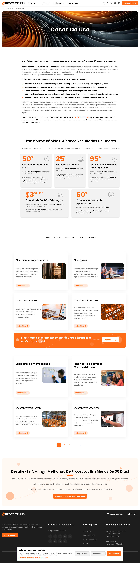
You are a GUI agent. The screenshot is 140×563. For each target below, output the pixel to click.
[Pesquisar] (104, 3)
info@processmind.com (57, 531)
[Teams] (60, 536)
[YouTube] (65, 536)
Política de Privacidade (26, 558)
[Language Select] (115, 3)
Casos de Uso (20, 9)
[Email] (65, 541)
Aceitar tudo (114, 554)
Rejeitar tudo (82, 554)
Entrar (85, 543)
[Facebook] (60, 541)
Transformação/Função (87, 237)
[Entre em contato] (107, 3)
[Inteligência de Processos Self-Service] (13, 3)
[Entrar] (111, 3)
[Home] (3, 9)
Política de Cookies (41, 558)
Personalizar (98, 554)
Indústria (57, 237)
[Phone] (55, 536)
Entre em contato (82, 117)
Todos (48, 237)
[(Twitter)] (70, 536)
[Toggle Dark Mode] (119, 3)
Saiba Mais (21, 285)
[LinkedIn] (50, 541)
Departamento (70, 237)
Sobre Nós (87, 531)
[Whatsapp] (50, 536)
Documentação (89, 535)
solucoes (10, 9)
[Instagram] (55, 541)
